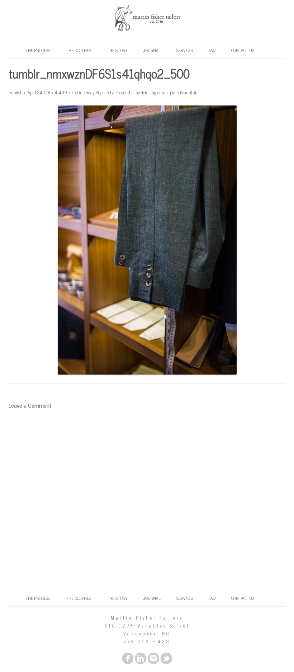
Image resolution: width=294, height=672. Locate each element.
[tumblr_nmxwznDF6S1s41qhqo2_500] (147, 240)
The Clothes (78, 50)
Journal (152, 50)
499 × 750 (68, 92)
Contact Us (242, 50)
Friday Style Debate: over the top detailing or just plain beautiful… (141, 92)
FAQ (212, 50)
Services (184, 50)
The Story (117, 50)
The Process (37, 50)
